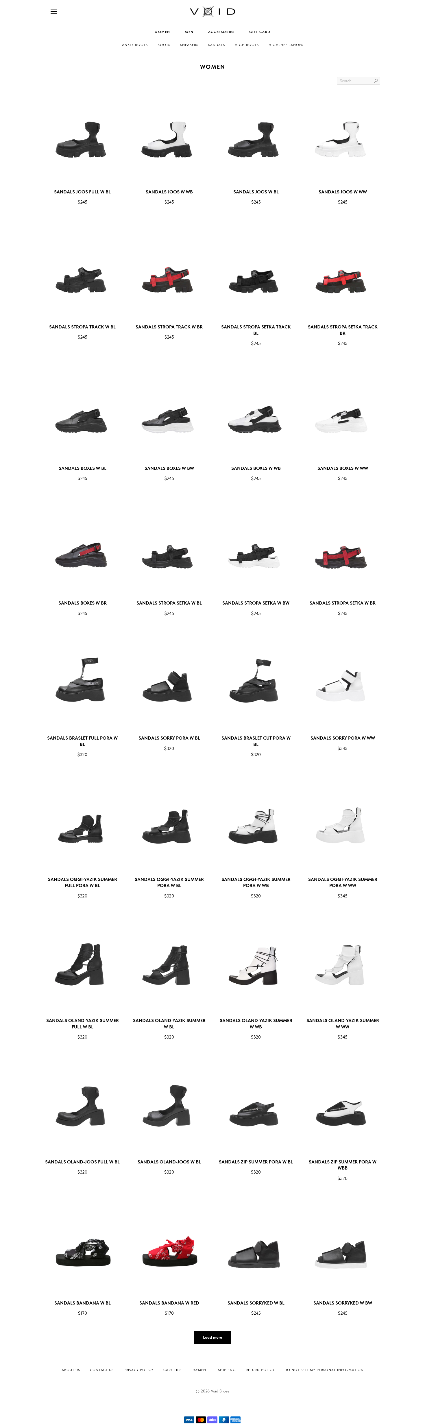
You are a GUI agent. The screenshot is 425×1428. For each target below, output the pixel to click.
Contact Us (102, 1370)
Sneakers (189, 45)
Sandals (216, 45)
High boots (247, 45)
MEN (189, 32)
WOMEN (162, 32)
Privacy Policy (138, 1370)
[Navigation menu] (54, 12)
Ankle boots (135, 45)
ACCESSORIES (221, 32)
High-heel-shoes (286, 45)
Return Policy (260, 1370)
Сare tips (172, 1370)
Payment (199, 1370)
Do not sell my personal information (324, 1370)
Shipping (227, 1370)
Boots (164, 45)
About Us (71, 1370)
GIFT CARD (260, 32)
